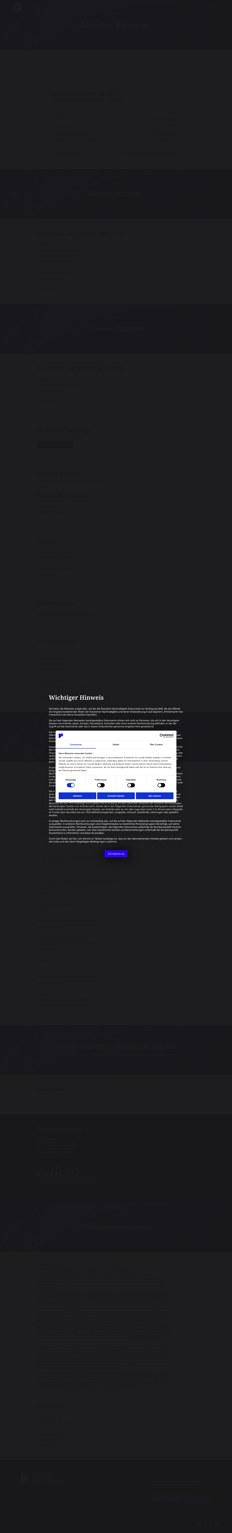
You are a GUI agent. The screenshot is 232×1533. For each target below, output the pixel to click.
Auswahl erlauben (116, 796)
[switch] (101, 785)
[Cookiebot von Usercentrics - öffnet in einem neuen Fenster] (161, 736)
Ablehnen (77, 796)
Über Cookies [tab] (156, 744)
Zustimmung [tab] (76, 744)
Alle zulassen (154, 796)
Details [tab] (116, 744)
